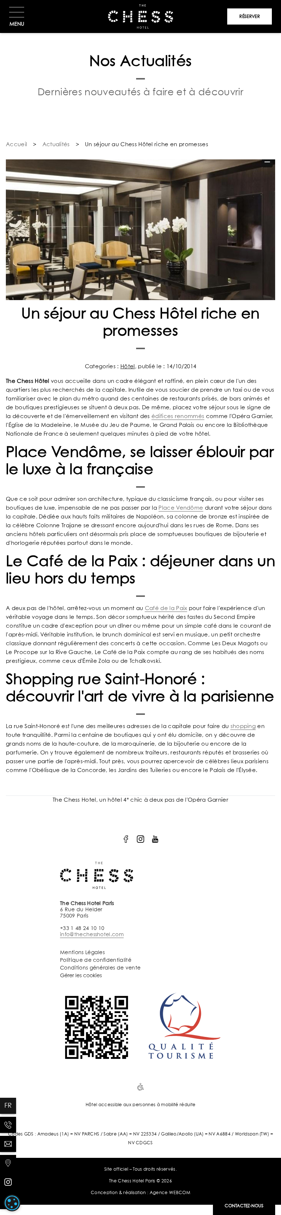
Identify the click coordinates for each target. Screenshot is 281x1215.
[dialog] (12, 1202)
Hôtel (127, 366)
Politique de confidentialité (95, 960)
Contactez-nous (244, 1206)
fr (8, 1106)
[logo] (126, 839)
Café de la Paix (166, 608)
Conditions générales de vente (100, 968)
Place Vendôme (180, 508)
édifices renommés (177, 416)
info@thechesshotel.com (92, 934)
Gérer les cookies (81, 975)
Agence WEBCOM (170, 1193)
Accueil (16, 144)
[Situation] (8, 1163)
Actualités (56, 144)
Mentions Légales (82, 952)
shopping (243, 726)
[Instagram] (8, 1182)
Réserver (249, 17)
